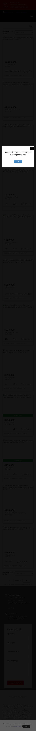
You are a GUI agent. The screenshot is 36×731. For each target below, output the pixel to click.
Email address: (12, 652)
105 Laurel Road (9, 65)
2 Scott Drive (8, 468)
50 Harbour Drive (9, 288)
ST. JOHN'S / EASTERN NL (18, 5)
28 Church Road (9, 378)
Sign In (5, 4)
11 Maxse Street (9, 556)
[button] (5, 4)
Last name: (11, 643)
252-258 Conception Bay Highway (15, 513)
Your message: (12, 661)
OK (26, 726)
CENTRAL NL (14, 7)
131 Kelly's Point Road (11, 198)
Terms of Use (17, 726)
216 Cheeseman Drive (11, 243)
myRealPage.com (22, 697)
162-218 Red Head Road (12, 110)
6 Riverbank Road (9, 423)
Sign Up (5, 7)
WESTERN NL (23, 7)
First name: (11, 634)
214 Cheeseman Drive (11, 333)
